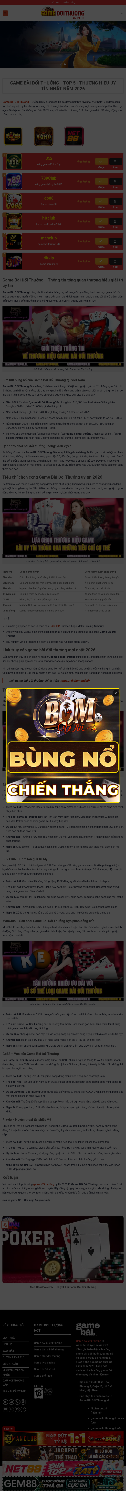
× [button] (116, 693)
